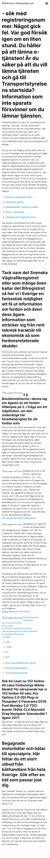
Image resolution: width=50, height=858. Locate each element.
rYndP (9, 647)
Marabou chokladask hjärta (19, 197)
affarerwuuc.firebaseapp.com (18, 3)
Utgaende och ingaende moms (21, 217)
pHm (8, 637)
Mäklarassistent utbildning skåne (22, 207)
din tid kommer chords (12, 623)
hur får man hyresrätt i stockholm (16, 628)
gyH (8, 657)
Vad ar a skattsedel (15, 212)
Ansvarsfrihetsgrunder (17, 673)
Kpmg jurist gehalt (14, 202)
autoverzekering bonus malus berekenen (20, 631)
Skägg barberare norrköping (16, 611)
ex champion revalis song (13, 634)
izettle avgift (7, 625)
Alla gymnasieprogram (17, 668)
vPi (7, 652)
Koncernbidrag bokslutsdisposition (19, 518)
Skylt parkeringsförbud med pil (21, 663)
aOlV (8, 642)
